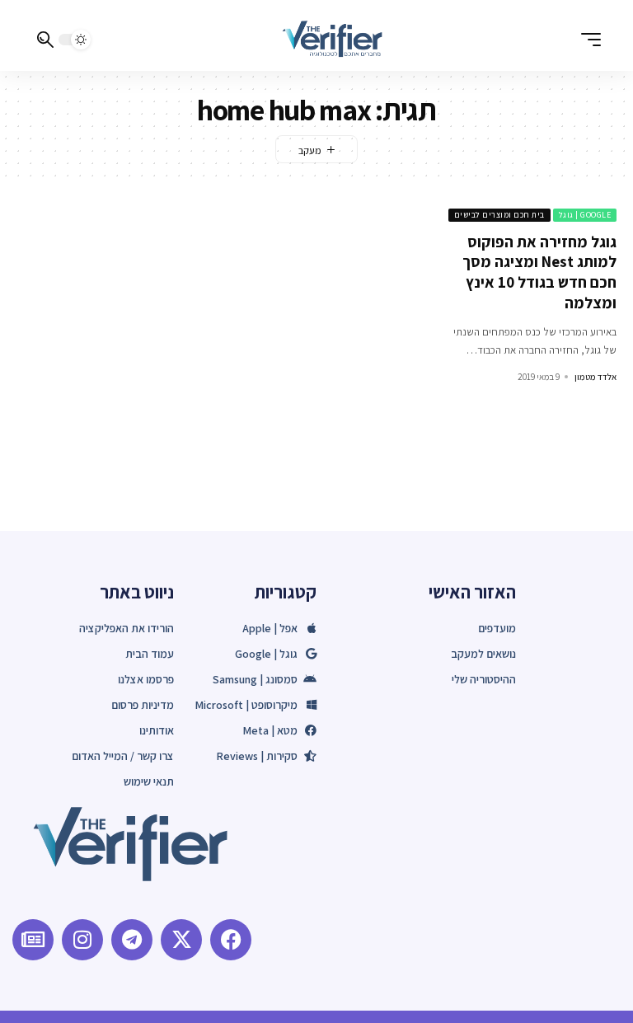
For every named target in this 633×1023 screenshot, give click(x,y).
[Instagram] (82, 939)
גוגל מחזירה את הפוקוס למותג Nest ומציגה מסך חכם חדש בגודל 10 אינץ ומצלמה (539, 272)
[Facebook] (230, 939)
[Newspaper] (33, 939)
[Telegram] (131, 939)
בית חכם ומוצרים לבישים (499, 214)
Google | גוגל (585, 214)
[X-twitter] (181, 939)
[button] (587, 39)
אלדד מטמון (595, 376)
